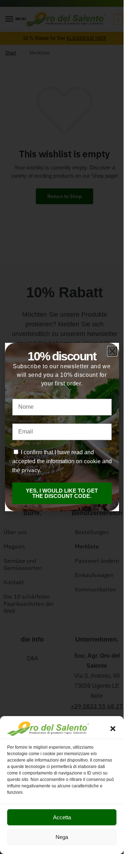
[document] (62, 427)
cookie (92, 461)
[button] (112, 728)
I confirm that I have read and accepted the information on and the (62, 461)
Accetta (62, 817)
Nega (62, 837)
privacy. (31, 470)
